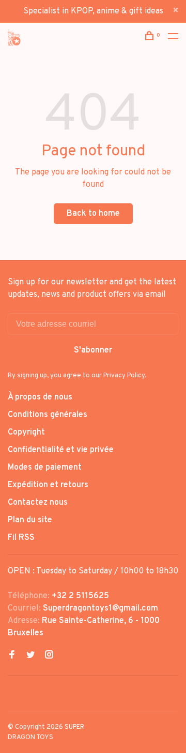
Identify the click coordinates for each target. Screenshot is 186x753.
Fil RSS (21, 538)
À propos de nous (40, 397)
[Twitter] (30, 656)
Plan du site (30, 520)
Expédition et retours (48, 485)
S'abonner (93, 350)
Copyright (26, 432)
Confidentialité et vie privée (61, 450)
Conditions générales (47, 415)
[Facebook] (12, 656)
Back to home (93, 214)
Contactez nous (38, 503)
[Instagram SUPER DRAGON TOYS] (49, 656)
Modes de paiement (45, 467)
